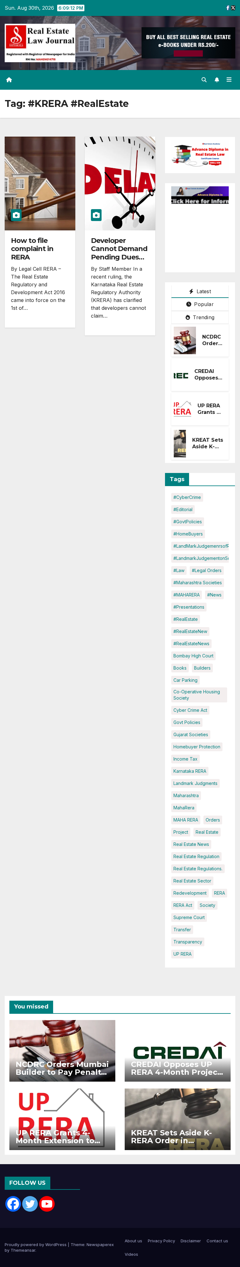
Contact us (217, 1240)
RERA (219, 893)
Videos (131, 1254)
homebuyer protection (196, 746)
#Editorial (182, 509)
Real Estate (207, 832)
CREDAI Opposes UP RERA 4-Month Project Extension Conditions (176, 1072)
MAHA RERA (185, 819)
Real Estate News (191, 844)
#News (214, 594)
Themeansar (23, 1250)
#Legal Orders (207, 570)
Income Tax (185, 759)
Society (207, 905)
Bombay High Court (193, 655)
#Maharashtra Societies (197, 582)
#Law (178, 570)
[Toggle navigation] (229, 79)
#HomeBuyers (188, 533)
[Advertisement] (205, 235)
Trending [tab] (202, 317)
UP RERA (182, 954)
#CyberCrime (187, 497)
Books (180, 668)
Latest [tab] (203, 291)
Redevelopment (190, 893)
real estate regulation (196, 856)
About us (133, 1240)
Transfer (182, 929)
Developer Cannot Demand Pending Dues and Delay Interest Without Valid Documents (120, 261)
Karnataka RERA (189, 771)
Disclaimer (191, 1240)
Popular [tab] (203, 304)
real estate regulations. (197, 868)
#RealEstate (185, 619)
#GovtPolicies (187, 521)
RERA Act (182, 905)
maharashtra (186, 795)
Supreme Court (189, 917)
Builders (202, 668)
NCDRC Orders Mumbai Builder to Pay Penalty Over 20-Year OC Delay (62, 1072)
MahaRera (183, 807)
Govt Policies (186, 722)
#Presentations (188, 607)
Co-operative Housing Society (196, 695)
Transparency (187, 941)
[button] (204, 80)
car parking (185, 680)
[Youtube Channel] (47, 1204)
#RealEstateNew (190, 631)
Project (180, 832)
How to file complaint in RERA (32, 248)
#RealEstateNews (191, 643)
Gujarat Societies (190, 734)
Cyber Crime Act (190, 710)
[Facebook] (13, 1204)
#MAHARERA (186, 594)
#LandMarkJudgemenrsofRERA (205, 546)
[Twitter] (30, 1204)
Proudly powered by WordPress (36, 1244)
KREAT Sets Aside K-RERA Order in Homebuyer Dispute (171, 1140)
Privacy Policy (161, 1240)
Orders (213, 819)
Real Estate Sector (192, 880)
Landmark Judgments (195, 783)
